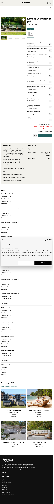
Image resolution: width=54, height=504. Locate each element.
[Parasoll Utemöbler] (26, 3)
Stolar (17, 8)
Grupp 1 (30, 29)
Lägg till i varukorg (45, 135)
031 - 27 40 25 (6, 492)
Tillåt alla (43, 262)
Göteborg (4, 485)
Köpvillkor (4, 479)
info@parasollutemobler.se (8, 494)
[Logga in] (47, 3)
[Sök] (5, 3)
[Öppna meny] (2, 3)
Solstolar (45, 8)
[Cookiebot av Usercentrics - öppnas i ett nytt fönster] (45, 240)
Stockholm (4, 487)
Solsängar (38, 8)
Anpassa (26, 262)
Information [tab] (26, 243)
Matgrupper (23, 8)
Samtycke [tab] (9, 243)
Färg (28, 120)
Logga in (4, 481)
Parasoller (31, 8)
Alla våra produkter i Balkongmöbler (9, 386)
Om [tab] (44, 243)
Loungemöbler (5, 8)
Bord (12, 8)
